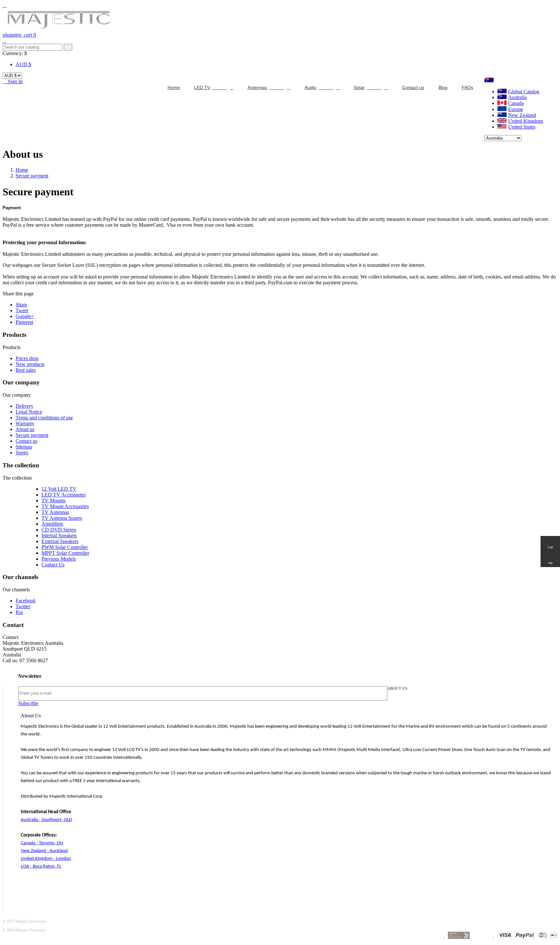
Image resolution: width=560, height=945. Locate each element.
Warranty (25, 423)
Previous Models (58, 559)
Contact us (26, 441)
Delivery (24, 406)
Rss (19, 612)
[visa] (505, 937)
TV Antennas (55, 512)
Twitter (23, 606)
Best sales (26, 370)
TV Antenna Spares (61, 518)
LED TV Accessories (63, 494)
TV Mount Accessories (65, 506)
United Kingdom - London (46, 858)
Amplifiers (52, 524)
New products (30, 364)
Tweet (22, 310)
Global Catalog (523, 91)
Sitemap (24, 447)
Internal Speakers (59, 535)
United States (521, 127)
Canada (516, 103)
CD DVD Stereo (58, 529)
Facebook (26, 600)
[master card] (525, 937)
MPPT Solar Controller (65, 553)
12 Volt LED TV (58, 489)
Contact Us (52, 564)
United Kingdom (525, 121)
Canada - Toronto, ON (42, 843)
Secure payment (32, 435)
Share (21, 304)
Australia (517, 97)
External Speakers (59, 541)
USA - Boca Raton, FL (41, 866)
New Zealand (522, 115)
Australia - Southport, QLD (46, 819)
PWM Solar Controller (64, 547)
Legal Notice (29, 412)
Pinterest (24, 322)
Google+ (25, 316)
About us (25, 429)
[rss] (543, 937)
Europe (515, 109)
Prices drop (27, 358)
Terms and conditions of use (44, 417)
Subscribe (28, 703)
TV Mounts (53, 500)
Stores (22, 452)
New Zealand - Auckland (44, 850)
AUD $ (23, 64)
